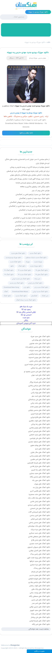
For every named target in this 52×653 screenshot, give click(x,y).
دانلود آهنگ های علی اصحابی (40, 508)
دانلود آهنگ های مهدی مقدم (40, 406)
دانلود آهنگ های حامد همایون (39, 343)
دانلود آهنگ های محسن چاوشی (39, 410)
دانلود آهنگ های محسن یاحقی (39, 522)
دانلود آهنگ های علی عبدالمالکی (39, 399)
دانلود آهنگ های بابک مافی (40, 589)
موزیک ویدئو (33, 58)
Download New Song (11, 287)
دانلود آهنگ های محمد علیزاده (39, 350)
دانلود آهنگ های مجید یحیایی (39, 473)
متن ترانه (37, 279)
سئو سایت (26, 317)
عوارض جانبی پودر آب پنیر (40, 190)
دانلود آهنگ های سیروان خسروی (39, 547)
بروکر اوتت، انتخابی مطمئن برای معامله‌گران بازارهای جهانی (29, 175)
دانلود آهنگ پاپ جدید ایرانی (21, 279)
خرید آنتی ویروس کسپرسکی (26, 323)
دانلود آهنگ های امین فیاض (40, 519)
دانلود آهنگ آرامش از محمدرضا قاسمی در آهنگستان (31, 229)
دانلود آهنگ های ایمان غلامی (40, 501)
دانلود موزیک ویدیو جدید (13, 257)
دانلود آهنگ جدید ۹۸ (24, 274)
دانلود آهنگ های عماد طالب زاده (39, 498)
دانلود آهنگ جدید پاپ (41, 287)
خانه (48, 42)
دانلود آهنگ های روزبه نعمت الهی (38, 557)
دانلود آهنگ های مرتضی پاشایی (39, 385)
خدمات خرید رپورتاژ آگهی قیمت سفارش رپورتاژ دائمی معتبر (29, 179)
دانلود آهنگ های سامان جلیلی (39, 361)
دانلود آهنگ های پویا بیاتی (41, 389)
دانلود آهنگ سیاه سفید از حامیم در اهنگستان (34, 198)
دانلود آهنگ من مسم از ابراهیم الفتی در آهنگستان (32, 194)
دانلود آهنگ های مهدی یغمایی (39, 427)
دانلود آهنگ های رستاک (42, 568)
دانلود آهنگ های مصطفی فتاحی (39, 536)
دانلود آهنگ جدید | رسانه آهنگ (26, 300)
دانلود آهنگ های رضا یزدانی (40, 424)
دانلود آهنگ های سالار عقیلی (40, 452)
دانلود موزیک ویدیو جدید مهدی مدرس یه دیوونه (28, 52)
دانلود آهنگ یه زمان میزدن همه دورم (36, 214)
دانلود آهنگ (7, 296)
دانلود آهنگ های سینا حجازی (40, 564)
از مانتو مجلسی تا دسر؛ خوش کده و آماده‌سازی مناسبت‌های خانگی (27, 159)
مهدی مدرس (42, 58)
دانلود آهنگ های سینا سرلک (40, 529)
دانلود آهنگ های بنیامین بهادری (39, 582)
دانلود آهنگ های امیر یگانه (41, 624)
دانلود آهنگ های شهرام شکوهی (39, 578)
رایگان (26, 320)
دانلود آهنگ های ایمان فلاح (40, 540)
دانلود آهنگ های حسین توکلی (40, 607)
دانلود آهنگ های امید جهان (40, 375)
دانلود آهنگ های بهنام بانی (41, 340)
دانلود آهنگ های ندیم (42, 449)
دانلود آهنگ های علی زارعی (40, 600)
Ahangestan (15, 645)
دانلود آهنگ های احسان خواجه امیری (37, 364)
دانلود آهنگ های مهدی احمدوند (39, 357)
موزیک (28, 262)
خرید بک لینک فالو (26, 306)
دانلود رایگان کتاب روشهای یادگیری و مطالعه (34, 186)
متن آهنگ (45, 296)
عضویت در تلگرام (39, 651)
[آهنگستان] (26, 5)
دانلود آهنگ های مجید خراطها (40, 561)
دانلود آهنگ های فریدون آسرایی (39, 431)
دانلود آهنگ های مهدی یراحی (40, 456)
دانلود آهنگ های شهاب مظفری (39, 420)
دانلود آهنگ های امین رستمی (40, 515)
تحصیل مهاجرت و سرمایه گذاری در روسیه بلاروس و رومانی (29, 167)
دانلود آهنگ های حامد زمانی (40, 403)
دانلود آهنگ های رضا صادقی (40, 368)
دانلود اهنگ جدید (15, 262)
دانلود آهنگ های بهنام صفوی (40, 445)
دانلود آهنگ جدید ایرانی (40, 291)
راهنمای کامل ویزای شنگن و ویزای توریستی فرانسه (32, 182)
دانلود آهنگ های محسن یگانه (40, 477)
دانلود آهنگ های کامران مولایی (39, 550)
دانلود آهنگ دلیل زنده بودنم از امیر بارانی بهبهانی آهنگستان (29, 202)
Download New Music (20, 291)
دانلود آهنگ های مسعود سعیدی (39, 441)
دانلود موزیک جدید (36, 266)
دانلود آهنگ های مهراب (42, 484)
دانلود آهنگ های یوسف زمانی (40, 592)
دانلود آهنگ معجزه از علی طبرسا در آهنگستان (34, 210)
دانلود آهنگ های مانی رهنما (40, 614)
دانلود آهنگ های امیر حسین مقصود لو (37, 371)
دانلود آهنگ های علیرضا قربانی (39, 621)
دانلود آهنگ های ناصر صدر (41, 603)
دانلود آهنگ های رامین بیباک (40, 554)
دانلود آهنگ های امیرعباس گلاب (39, 512)
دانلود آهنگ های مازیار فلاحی (40, 466)
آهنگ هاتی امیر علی (43, 378)
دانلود (12, 266)
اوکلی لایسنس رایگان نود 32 (26, 312)
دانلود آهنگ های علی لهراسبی (40, 438)
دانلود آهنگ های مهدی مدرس (39, 575)
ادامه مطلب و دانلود (26, 133)
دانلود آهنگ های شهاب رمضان (39, 585)
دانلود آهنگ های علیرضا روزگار (40, 382)
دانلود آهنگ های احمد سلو (41, 396)
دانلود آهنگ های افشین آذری (40, 491)
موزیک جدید (38, 262)
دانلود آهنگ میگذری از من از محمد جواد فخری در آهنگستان (29, 206)
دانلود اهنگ (21, 266)
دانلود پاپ (27, 287)
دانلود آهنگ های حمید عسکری (39, 533)
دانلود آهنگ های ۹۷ (42, 270)
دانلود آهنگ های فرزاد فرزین (40, 413)
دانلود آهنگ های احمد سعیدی (40, 543)
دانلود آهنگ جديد (35, 253)
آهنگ (6, 291)
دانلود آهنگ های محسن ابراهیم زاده (37, 347)
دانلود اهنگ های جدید (18, 253)
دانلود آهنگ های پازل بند (41, 487)
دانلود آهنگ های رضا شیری (40, 470)
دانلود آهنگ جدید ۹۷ (24, 270)
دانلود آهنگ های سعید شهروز (40, 610)
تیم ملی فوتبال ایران (42, 163)
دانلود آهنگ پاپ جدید (17, 283)
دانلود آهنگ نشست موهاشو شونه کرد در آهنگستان (32, 225)
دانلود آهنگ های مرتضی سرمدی (39, 505)
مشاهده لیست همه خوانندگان (39, 629)
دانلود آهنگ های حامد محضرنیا (39, 494)
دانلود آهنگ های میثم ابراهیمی (39, 354)
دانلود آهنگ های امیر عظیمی (40, 459)
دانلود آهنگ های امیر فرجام (40, 571)
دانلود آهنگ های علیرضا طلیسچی (38, 463)
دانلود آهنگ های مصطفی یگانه (39, 596)
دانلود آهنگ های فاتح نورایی (40, 417)
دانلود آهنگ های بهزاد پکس (40, 392)
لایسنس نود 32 (26, 315)
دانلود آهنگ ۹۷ (9, 270)
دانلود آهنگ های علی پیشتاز (40, 617)
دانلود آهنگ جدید (21, 296)
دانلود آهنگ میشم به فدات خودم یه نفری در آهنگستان (31, 218)
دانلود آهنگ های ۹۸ (42, 274)
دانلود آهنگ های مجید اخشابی (39, 434)
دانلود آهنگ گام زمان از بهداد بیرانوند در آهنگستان (32, 233)
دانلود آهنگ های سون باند (41, 480)
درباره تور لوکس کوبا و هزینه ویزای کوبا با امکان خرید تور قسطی (28, 171)
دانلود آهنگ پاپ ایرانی (35, 283)
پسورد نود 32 (26, 309)
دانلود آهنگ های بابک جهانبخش (39, 526)
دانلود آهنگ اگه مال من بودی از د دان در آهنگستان (32, 221)
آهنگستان (34, 296)
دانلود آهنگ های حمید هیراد (40, 336)
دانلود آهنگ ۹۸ (9, 274)
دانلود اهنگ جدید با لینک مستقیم (36, 257)
